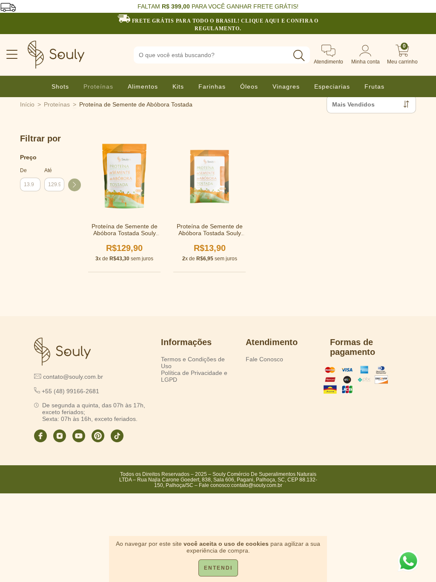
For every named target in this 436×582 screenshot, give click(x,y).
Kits (178, 86)
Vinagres (286, 86)
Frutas (374, 86)
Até (48, 170)
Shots (60, 86)
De (23, 170)
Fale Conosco (264, 359)
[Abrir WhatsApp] (408, 561)
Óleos (249, 86)
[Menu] (8, 54)
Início (27, 104)
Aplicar (74, 185)
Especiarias (332, 86)
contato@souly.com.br (256, 485)
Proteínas (98, 86)
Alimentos (143, 86)
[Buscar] (299, 56)
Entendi (218, 568)
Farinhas (212, 86)
